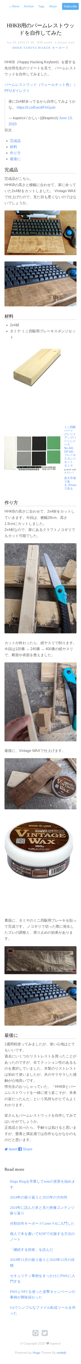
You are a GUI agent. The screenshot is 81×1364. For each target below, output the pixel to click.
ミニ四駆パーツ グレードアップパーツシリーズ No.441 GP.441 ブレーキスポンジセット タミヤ (70, 446)
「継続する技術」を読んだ (31, 1250)
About (53, 6)
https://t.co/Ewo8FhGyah (36, 107)
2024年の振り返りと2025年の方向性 (39, 1197)
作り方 (15, 153)
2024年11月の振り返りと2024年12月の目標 (42, 1262)
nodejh (61, 1352)
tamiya (30, 47)
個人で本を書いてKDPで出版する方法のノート (42, 1236)
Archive (29, 6)
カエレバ (69, 472)
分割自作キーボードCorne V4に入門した (42, 1223)
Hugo (36, 1352)
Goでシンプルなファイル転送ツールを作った (43, 1310)
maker (44, 47)
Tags (41, 6)
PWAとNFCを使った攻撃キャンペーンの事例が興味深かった (42, 1294)
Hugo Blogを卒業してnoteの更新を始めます (42, 1184)
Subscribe (70, 6)
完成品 (15, 141)
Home (14, 6)
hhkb (17, 47)
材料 (13, 147)
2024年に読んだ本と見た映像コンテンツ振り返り (42, 1210)
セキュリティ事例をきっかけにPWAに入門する (42, 1278)
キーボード (60, 47)
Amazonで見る (71, 486)
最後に (15, 159)
